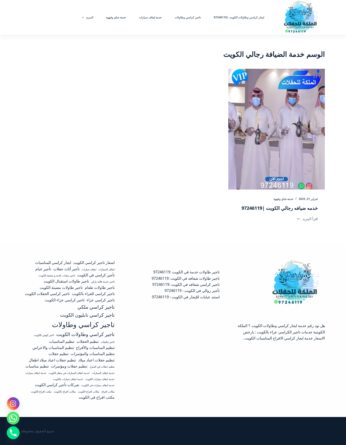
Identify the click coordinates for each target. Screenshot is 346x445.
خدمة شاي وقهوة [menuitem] (116, 17)
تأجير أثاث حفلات (66, 268)
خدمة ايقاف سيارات (35, 373)
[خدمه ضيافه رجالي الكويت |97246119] (276, 129)
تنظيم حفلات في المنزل (102, 366)
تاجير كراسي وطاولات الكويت (85, 334)
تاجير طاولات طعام (100, 287)
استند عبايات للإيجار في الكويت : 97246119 (186, 296)
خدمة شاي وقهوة (283, 199)
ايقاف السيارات (106, 269)
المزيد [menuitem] (89, 17)
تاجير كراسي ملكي (96, 306)
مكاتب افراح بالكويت (65, 391)
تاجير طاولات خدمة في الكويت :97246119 (186, 272)
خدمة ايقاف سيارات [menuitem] (150, 17)
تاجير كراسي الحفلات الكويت (47, 293)
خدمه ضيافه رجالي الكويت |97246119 (279, 208)
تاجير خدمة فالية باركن (103, 281)
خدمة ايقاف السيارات (103, 373)
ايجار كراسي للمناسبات (53, 262)
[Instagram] (13, 403)
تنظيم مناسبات (37, 366)
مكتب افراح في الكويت (97, 397)
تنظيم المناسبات (61, 341)
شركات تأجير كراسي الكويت (57, 384)
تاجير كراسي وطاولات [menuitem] (188, 17)
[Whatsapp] (13, 418)
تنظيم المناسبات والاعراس (53, 347)
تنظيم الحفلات (87, 341)
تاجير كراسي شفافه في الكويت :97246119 (186, 284)
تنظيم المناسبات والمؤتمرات (93, 353)
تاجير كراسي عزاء (101, 300)
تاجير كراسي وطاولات (83, 324)
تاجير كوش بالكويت (44, 335)
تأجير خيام (43, 268)
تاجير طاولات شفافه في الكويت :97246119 (186, 278)
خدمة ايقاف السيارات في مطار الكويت (69, 373)
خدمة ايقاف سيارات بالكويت (68, 379)
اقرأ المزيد (308, 219)
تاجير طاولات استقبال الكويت (66, 281)
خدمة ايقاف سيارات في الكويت (98, 385)
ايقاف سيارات (89, 269)
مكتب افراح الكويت (41, 391)
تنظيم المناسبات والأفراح (95, 347)
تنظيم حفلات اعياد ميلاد (96, 360)
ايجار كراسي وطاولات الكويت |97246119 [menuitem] (239, 17)
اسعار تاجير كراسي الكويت (94, 262)
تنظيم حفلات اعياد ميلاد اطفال (52, 360)
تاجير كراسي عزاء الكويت (64, 300)
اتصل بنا (32, 17)
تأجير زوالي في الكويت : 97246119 (192, 290)
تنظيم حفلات (58, 353)
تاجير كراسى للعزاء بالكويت (93, 293)
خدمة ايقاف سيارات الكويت (100, 379)
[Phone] (13, 432)
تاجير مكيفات (108, 342)
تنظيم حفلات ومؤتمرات (69, 366)
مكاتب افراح (108, 391)
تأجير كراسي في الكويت (96, 275)
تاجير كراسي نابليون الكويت (87, 315)
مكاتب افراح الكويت (88, 391)
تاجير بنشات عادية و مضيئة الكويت (57, 275)
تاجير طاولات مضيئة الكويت (61, 287)
